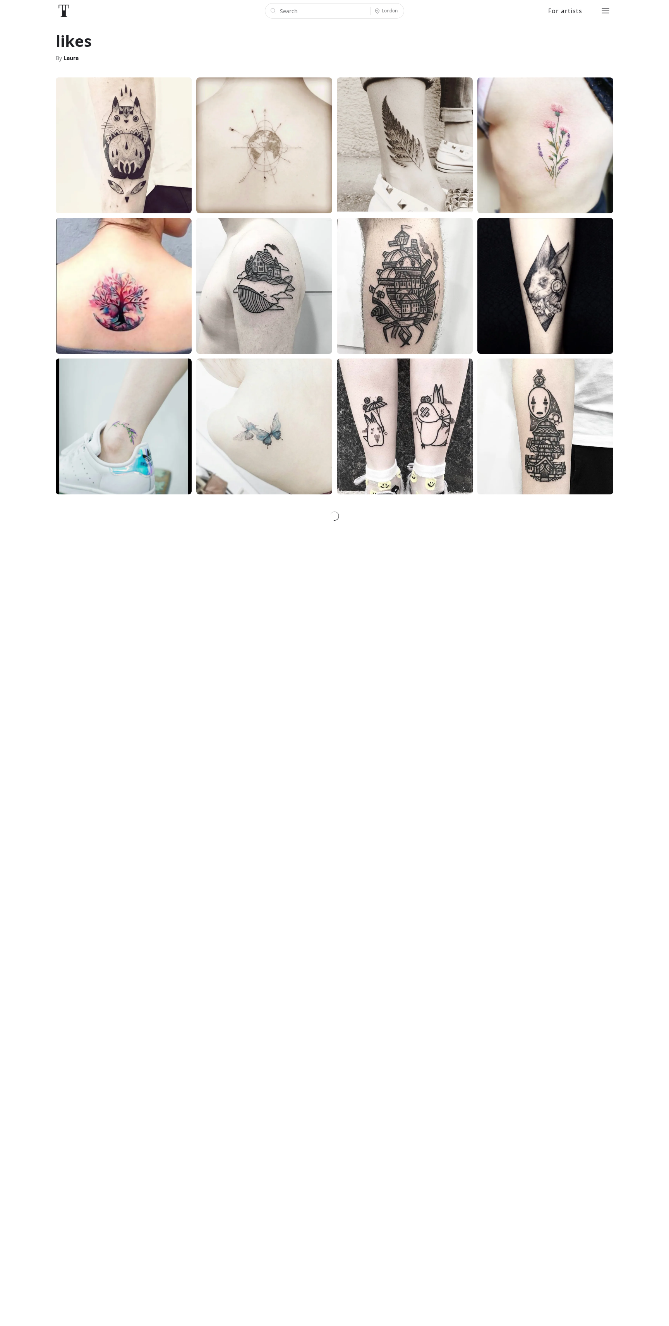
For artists (565, 11)
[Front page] (64, 11)
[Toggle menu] (605, 11)
